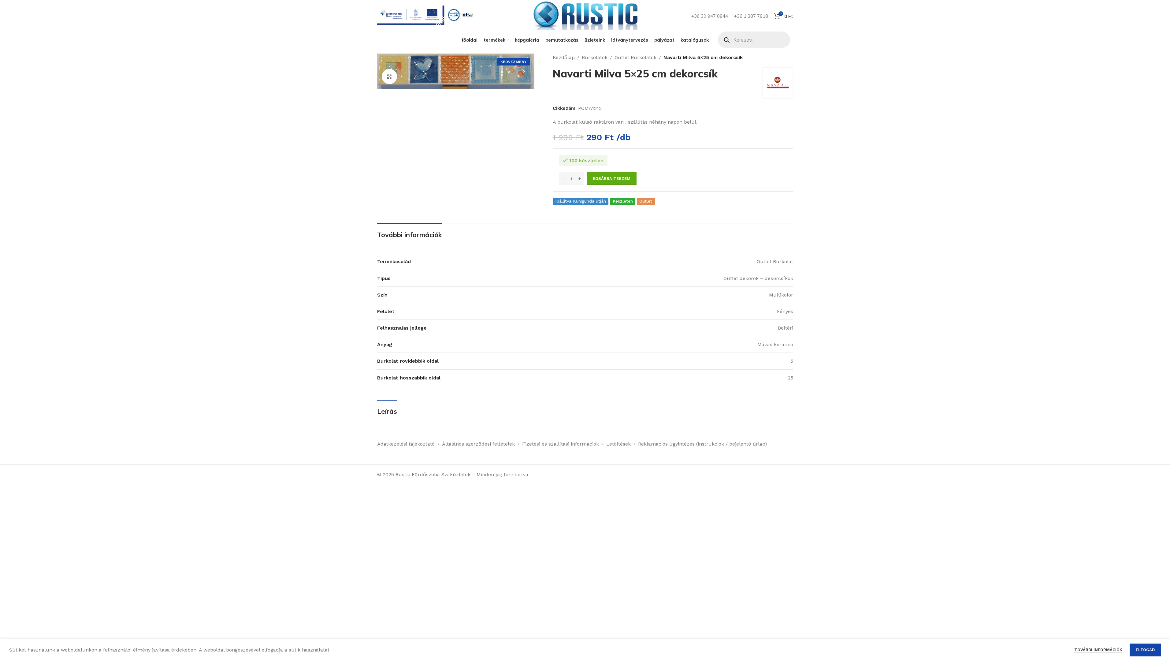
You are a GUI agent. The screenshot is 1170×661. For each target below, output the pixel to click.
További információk (1099, 650)
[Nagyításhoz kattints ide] (389, 76)
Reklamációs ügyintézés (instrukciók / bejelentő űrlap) (702, 444)
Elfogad (1145, 650)
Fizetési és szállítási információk (560, 444)
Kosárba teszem (611, 178)
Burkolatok (594, 57)
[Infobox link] (426, 16)
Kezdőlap (564, 57)
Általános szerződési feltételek (478, 444)
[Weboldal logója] (585, 15)
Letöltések (618, 444)
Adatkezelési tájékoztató (406, 444)
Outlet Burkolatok (635, 57)
